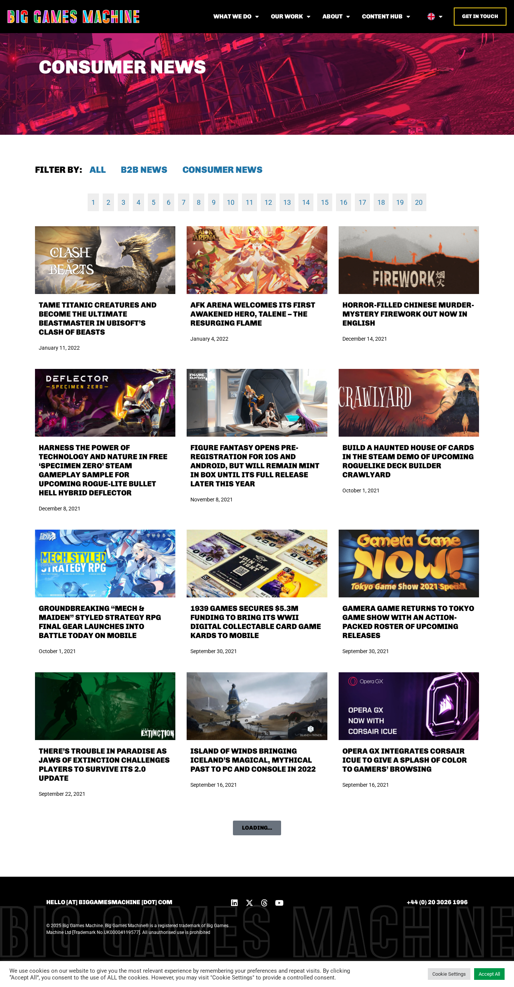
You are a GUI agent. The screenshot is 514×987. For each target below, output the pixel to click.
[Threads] (264, 903)
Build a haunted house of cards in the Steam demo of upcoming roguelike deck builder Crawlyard (408, 461)
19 (400, 202)
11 (249, 202)
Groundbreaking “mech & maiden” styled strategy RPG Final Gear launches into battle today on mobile (100, 622)
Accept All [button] (489, 974)
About (332, 16)
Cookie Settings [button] (449, 974)
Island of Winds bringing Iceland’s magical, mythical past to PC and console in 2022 (253, 760)
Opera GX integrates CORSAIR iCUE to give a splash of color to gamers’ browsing (404, 760)
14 (306, 202)
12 (268, 202)
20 (419, 202)
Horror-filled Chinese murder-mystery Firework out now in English (408, 313)
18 (381, 202)
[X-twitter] (249, 903)
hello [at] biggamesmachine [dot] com (109, 902)
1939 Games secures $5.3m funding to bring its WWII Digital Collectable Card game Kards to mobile (255, 622)
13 (287, 202)
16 (343, 202)
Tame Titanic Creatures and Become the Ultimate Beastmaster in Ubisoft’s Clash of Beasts (98, 318)
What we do (232, 16)
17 (362, 202)
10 (230, 202)
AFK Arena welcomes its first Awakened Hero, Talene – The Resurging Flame (252, 313)
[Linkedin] (234, 903)
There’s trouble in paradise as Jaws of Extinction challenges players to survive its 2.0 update (104, 764)
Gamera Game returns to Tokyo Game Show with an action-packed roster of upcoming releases (408, 622)
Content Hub (382, 16)
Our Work (287, 16)
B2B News (144, 169)
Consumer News (222, 169)
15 (324, 202)
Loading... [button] (257, 827)
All (98, 169)
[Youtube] (279, 903)
